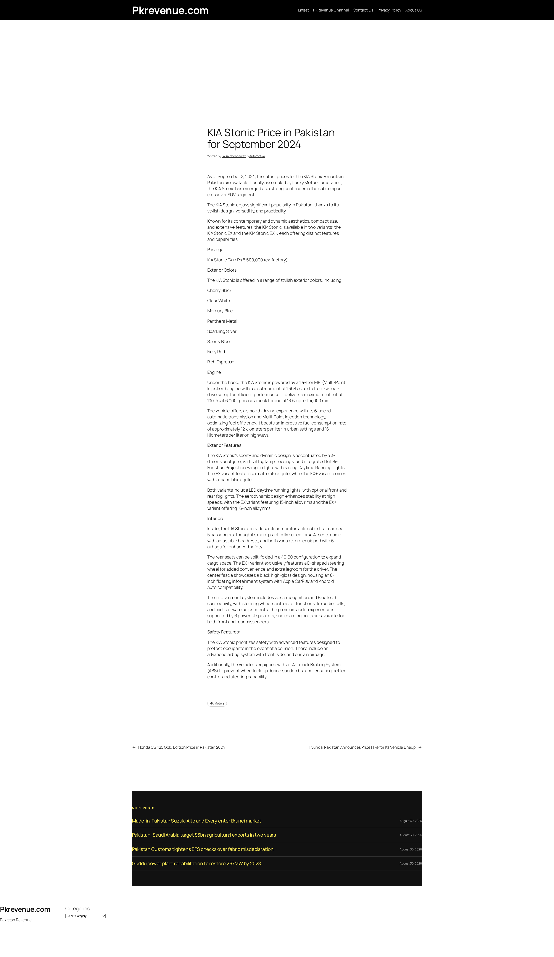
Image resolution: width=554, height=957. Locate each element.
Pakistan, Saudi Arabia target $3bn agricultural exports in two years (204, 835)
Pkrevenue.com (170, 10)
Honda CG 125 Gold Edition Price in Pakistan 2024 (181, 747)
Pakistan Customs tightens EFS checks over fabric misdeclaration (203, 849)
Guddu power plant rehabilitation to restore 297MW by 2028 (196, 863)
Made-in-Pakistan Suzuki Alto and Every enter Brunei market (196, 821)
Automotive (257, 156)
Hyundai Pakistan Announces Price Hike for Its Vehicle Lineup (362, 747)
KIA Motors (217, 703)
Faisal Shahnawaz (234, 156)
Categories (77, 908)
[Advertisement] (277, 66)
